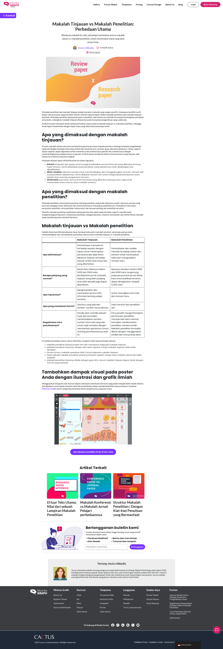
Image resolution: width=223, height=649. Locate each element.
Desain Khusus (152, 599)
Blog (180, 4)
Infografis (104, 603)
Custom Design (154, 4)
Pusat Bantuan (152, 603)
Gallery (96, 4)
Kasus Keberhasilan (62, 607)
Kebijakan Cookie (156, 642)
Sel (78, 599)
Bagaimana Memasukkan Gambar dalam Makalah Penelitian (181, 605)
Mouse (80, 607)
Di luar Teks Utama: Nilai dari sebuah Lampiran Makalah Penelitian (62, 508)
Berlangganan (137, 547)
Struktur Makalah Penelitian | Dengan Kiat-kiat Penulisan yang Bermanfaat (128, 508)
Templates (127, 4)
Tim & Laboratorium (132, 607)
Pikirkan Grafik (49, 388)
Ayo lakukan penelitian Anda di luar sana (93, 452)
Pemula (126, 595)
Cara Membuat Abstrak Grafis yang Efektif (180, 612)
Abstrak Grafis (106, 599)
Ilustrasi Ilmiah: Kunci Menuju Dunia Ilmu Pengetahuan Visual (179, 597)
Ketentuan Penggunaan (174, 642)
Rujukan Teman (60, 599)
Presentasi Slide (107, 595)
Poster (103, 607)
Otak (79, 595)
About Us (169, 4)
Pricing (139, 4)
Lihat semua (82, 611)
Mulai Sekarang (210, 4)
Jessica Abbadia (86, 47)
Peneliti (126, 603)
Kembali (10, 15)
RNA (79, 603)
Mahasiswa (128, 599)
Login (193, 4)
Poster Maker (110, 4)
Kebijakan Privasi (141, 642)
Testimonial (58, 603)
